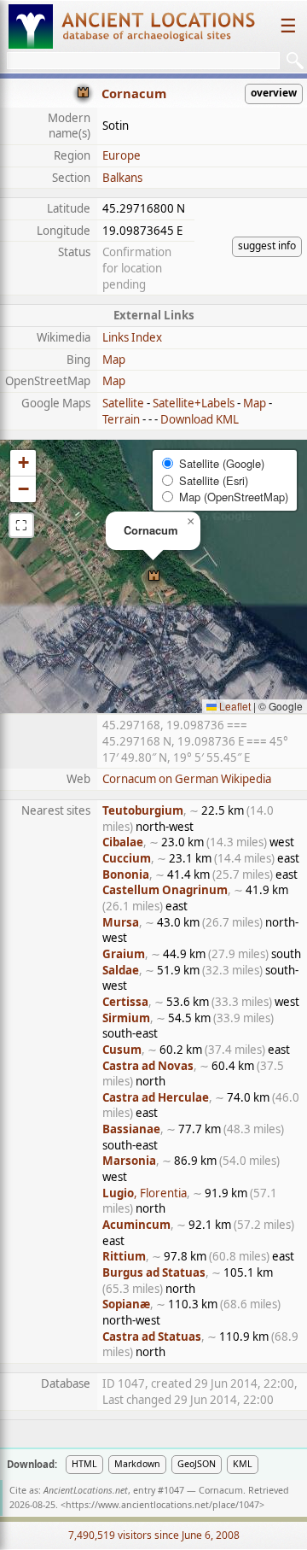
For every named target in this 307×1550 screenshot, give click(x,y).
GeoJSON (196, 1464)
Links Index (132, 337)
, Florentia (144, 1193)
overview (274, 92)
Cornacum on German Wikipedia (186, 779)
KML (242, 1464)
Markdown (137, 1464)
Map (113, 359)
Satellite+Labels (194, 403)
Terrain (121, 419)
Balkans (122, 177)
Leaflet (234, 706)
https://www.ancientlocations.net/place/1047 (162, 1505)
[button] (154, 577)
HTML (84, 1464)
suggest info (267, 245)
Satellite (123, 403)
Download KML (199, 419)
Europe (121, 155)
